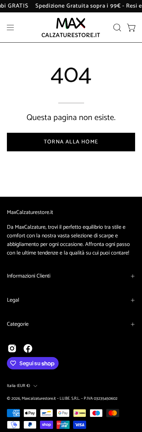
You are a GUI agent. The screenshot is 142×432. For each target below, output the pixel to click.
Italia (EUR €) (18, 385)
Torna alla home (71, 142)
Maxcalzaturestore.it (39, 398)
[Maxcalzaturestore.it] (71, 27)
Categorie (18, 324)
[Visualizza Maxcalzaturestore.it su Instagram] (12, 348)
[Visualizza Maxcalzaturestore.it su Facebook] (28, 348)
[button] (116, 27)
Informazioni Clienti (28, 276)
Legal (13, 300)
